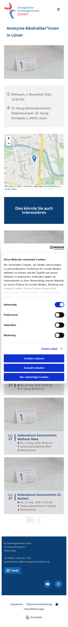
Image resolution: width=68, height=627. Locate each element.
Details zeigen (49, 348)
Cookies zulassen (34, 358)
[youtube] (47, 584)
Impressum (16, 604)
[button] (55, 9)
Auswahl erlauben (34, 367)
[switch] (59, 315)
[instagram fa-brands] (58, 584)
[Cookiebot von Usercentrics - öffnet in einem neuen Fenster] (49, 248)
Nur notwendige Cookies (34, 377)
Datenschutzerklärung (39, 604)
